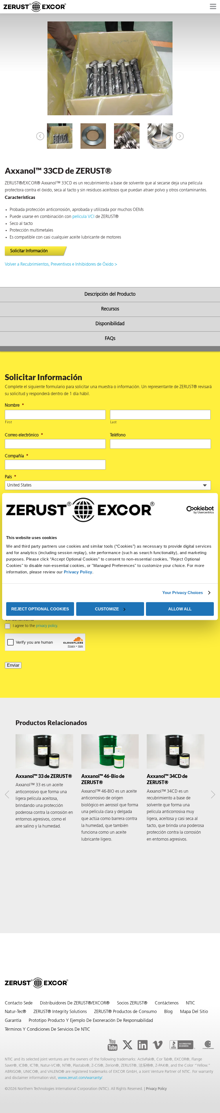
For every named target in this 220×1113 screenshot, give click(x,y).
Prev (40, 136)
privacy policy (46, 626)
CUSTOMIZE (107, 609)
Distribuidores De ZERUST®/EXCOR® (74, 1003)
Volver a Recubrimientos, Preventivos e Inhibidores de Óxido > (61, 264)
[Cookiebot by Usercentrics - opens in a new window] (190, 510)
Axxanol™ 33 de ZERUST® (44, 776)
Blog (168, 1012)
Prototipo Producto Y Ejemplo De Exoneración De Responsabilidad (91, 1021)
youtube (112, 1045)
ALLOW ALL (180, 609)
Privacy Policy (78, 572)
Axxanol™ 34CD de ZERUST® (167, 779)
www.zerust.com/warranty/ (80, 1078)
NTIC (190, 1003)
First (8, 422)
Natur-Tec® (15, 1012)
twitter (127, 1045)
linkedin (142, 1045)
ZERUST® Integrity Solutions (60, 1012)
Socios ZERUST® (132, 1003)
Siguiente (180, 136)
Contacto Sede (18, 1003)
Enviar (13, 665)
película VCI (83, 217)
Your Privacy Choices (182, 592)
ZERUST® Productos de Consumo (125, 1012)
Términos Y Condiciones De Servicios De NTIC (47, 1029)
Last (113, 422)
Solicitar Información (29, 251)
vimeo (157, 1045)
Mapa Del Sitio (194, 1012)
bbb (182, 1045)
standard (208, 1045)
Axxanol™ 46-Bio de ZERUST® (102, 779)
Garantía (13, 1021)
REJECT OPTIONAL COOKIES (40, 609)
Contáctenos (166, 1003)
